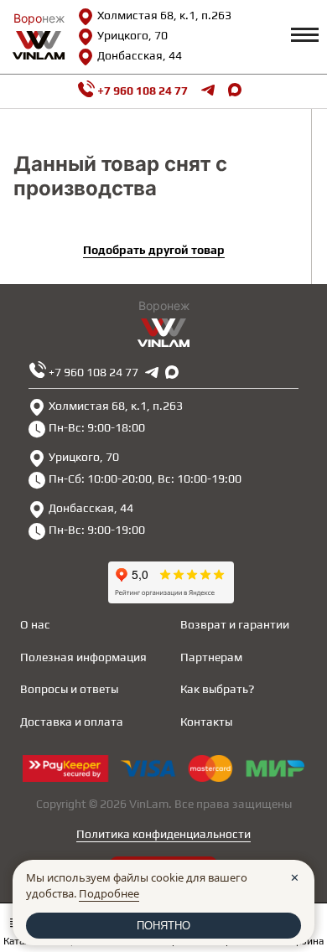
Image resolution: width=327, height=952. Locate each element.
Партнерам (211, 657)
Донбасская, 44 (139, 55)
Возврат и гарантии (234, 624)
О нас (35, 624)
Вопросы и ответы (69, 689)
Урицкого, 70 (132, 35)
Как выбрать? (217, 689)
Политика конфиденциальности (163, 834)
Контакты (206, 721)
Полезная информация (83, 657)
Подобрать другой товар (154, 249)
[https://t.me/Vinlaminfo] (208, 91)
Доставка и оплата (71, 721)
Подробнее (109, 893)
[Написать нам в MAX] (234, 91)
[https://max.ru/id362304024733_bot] (172, 372)
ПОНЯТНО (163, 925)
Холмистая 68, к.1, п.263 (164, 15)
